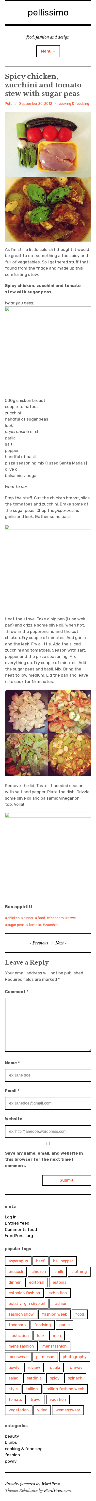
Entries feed (17, 1223)
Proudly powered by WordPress (32, 1483)
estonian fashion (24, 1293)
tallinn (32, 1389)
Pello (9, 104)
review (34, 1367)
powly (14, 1367)
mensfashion (54, 1346)
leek (41, 1335)
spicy (55, 1378)
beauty (12, 1436)
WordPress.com (57, 1490)
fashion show (21, 1314)
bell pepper (63, 1261)
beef (40, 1261)
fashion (60, 1303)
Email (12, 1090)
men (57, 1335)
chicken (13, 918)
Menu (46, 51)
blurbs (11, 1442)
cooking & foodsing (74, 104)
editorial (36, 1282)
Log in (10, 1216)
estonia (59, 1282)
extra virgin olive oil (27, 1303)
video (42, 1410)
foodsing (42, 1325)
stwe (72, 918)
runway (75, 1367)
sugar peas (16, 925)
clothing (79, 1271)
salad (13, 1378)
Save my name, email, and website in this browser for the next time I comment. (44, 1159)
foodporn (56, 918)
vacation (58, 1399)
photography (75, 1356)
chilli (58, 1271)
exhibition (57, 1293)
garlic (64, 1325)
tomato (35, 925)
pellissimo (48, 12)
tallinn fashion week (65, 1389)
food (41, 918)
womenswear (68, 1410)
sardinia (34, 1378)
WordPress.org (19, 1235)
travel (36, 1399)
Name (12, 1062)
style (13, 1389)
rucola (54, 1367)
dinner (28, 918)
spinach (75, 1378)
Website (13, 1118)
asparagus (18, 1261)
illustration (19, 1335)
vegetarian (19, 1410)
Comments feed (21, 1229)
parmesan (45, 1356)
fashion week (54, 1314)
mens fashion (21, 1346)
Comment (17, 991)
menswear (18, 1356)
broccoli (16, 1271)
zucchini (51, 925)
